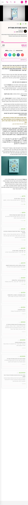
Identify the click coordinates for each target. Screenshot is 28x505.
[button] (14, 60)
